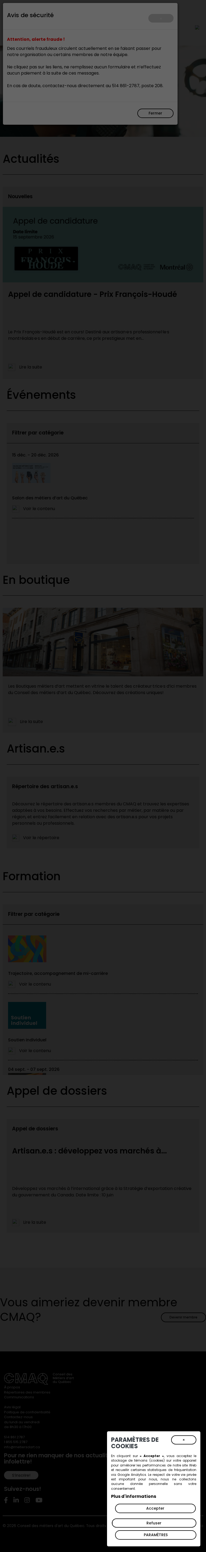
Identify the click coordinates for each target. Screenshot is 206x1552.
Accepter (155, 1508)
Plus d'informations (133, 1496)
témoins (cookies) (149, 1460)
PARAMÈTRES (156, 1535)
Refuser (153, 1523)
